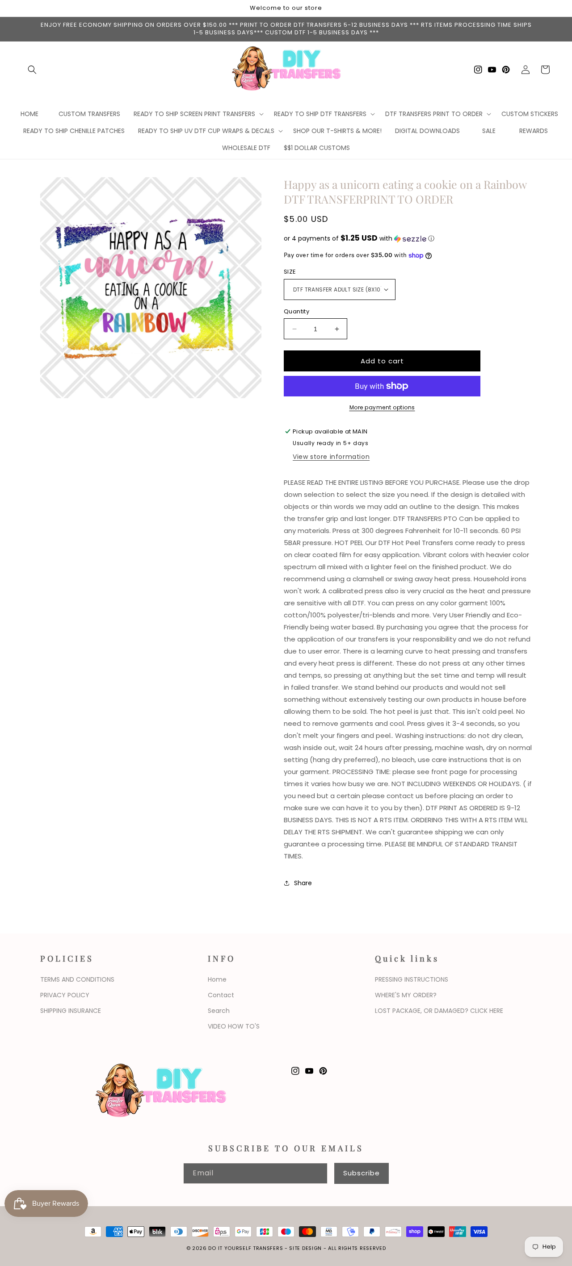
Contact (221, 995)
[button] (32, 69)
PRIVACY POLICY (64, 995)
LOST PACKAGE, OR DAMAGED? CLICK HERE (439, 1010)
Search (219, 1010)
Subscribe (361, 1173)
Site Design (305, 1248)
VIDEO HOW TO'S (234, 1026)
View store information (331, 456)
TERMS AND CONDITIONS (77, 979)
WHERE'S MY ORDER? (406, 995)
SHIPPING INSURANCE (70, 1010)
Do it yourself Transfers (245, 1248)
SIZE (290, 271)
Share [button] (303, 883)
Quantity (296, 311)
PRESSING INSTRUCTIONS (411, 979)
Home (217, 979)
